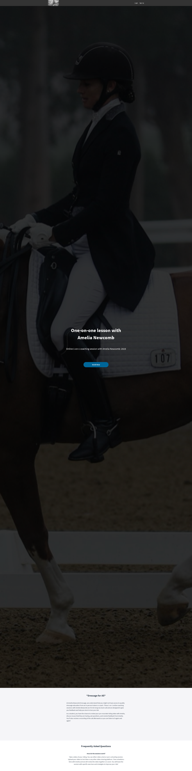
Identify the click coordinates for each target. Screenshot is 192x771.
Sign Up (142, 3)
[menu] (138, 3)
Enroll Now (96, 365)
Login (136, 3)
